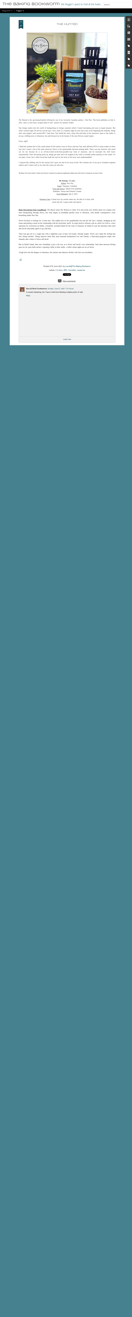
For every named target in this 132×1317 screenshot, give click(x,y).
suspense (81, 270)
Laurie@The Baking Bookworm (78, 266)
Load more (67, 339)
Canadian (72, 270)
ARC (65, 270)
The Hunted (67, 24)
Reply (28, 295)
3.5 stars (59, 270)
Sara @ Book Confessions (36, 288)
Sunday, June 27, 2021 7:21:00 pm (61, 288)
